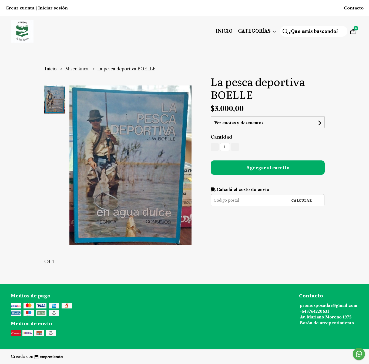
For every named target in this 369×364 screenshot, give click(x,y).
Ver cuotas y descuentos (238, 123)
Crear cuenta (19, 8)
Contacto (354, 8)
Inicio (224, 31)
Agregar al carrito (267, 167)
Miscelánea (77, 68)
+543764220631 (314, 311)
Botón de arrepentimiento (327, 323)
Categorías (255, 31)
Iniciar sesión (53, 8)
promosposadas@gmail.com (328, 305)
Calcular (301, 200)
